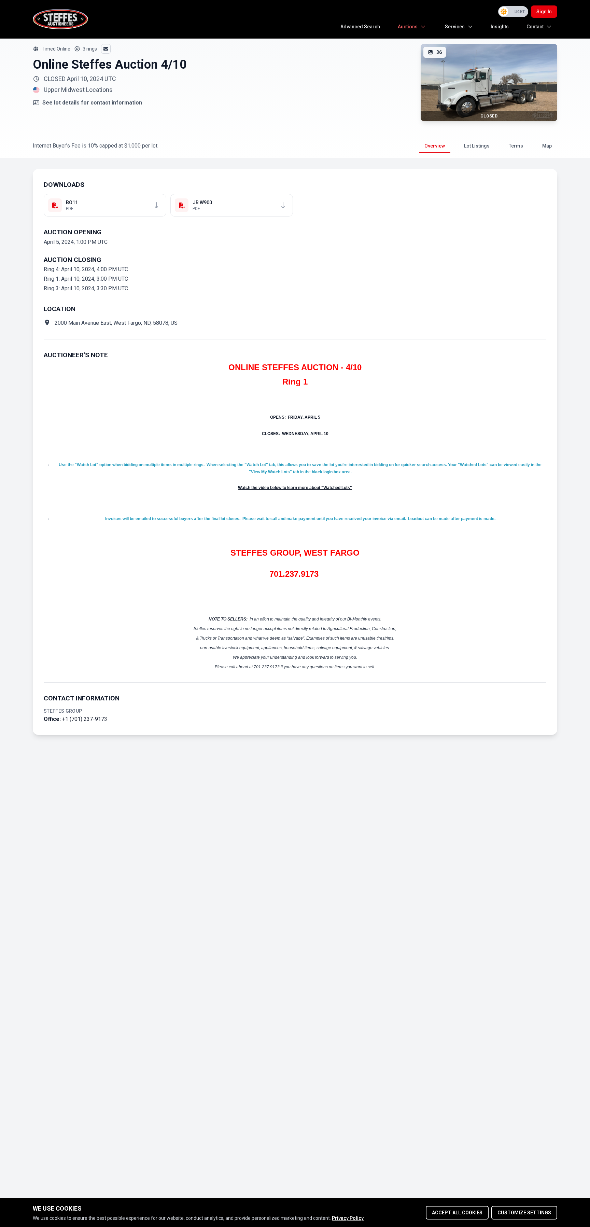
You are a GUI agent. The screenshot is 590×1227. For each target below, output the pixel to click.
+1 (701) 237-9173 (84, 719)
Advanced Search (360, 26)
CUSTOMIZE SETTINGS (524, 1212)
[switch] (513, 11)
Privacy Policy (348, 1218)
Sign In (544, 11)
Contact (535, 26)
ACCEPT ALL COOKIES (457, 1212)
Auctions (408, 26)
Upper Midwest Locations (78, 89)
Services (455, 26)
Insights (500, 26)
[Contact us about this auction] (106, 49)
